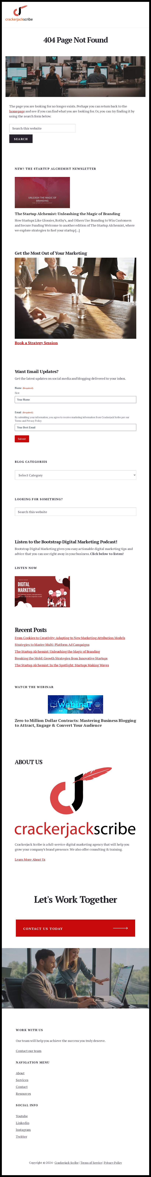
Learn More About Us (30, 859)
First (17, 393)
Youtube (22, 1116)
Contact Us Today (43, 928)
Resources (23, 1093)
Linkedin (22, 1123)
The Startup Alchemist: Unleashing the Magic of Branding (67, 213)
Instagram (23, 1129)
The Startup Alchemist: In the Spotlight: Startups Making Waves (62, 665)
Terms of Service (91, 1163)
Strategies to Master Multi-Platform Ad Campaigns (52, 644)
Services (22, 1080)
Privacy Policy (113, 1163)
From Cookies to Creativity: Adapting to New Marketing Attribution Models (70, 637)
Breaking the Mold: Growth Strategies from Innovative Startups (61, 658)
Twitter (21, 1136)
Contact (22, 1086)
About (20, 1073)
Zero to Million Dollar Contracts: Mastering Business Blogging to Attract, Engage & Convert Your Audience (75, 723)
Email (24, 412)
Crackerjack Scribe (66, 1163)
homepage (17, 111)
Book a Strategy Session (36, 342)
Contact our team (28, 1051)
